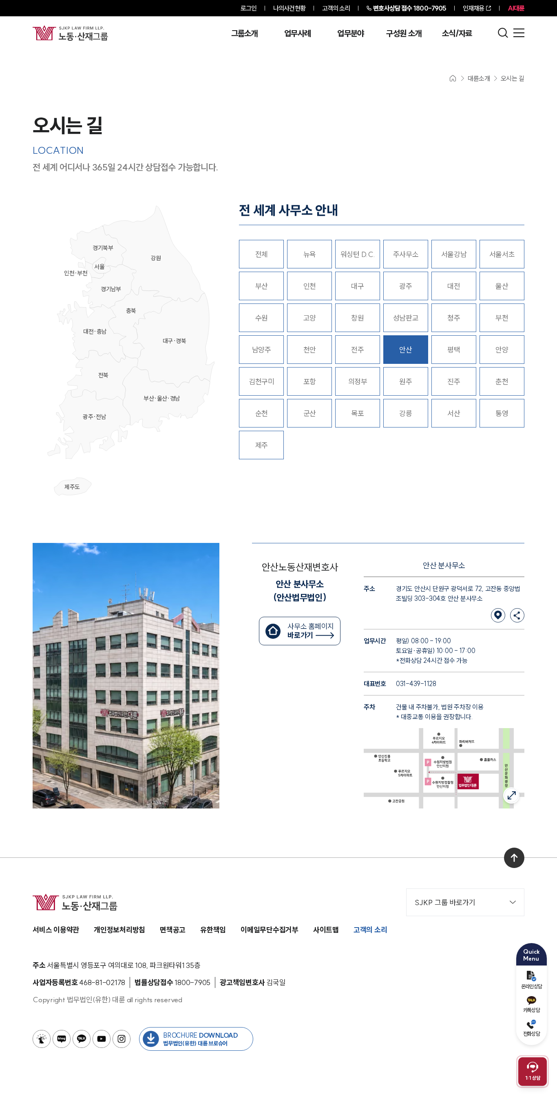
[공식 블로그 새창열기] (62, 1039)
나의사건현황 (289, 8)
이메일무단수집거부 (269, 930)
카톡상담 (531, 1010)
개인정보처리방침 (119, 930)
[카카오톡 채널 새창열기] (82, 1039)
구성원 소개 (403, 33)
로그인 (248, 8)
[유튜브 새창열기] (102, 1039)
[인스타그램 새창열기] (121, 1039)
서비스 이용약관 (56, 930)
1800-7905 (409, 8)
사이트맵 (326, 930)
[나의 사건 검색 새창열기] (42, 1039)
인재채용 (473, 8)
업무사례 (297, 33)
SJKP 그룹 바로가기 (445, 902)
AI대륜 (516, 8)
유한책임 (213, 930)
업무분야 (350, 33)
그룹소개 (244, 33)
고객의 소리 (336, 8)
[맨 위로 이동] (514, 858)
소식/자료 (457, 33)
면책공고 (173, 930)
